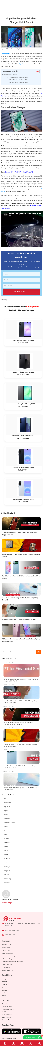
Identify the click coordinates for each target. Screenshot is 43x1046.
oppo (6, 300)
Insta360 (7, 859)
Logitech (7, 871)
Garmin (6, 847)
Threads (4, 981)
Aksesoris (7, 803)
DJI (5, 831)
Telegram (5, 990)
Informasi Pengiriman (9, 959)
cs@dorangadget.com (12, 930)
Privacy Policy (6, 967)
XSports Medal (7, 1020)
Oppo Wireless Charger (11, 74)
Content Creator (9, 823)
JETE (6, 863)
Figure (6, 839)
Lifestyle (7, 867)
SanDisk (7, 883)
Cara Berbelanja (7, 953)
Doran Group (6, 1004)
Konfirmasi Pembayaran (10, 956)
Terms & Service (7, 970)
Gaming (7, 843)
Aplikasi (7, 807)
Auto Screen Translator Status (19, 77)
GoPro (6, 851)
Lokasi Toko (6, 950)
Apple (6, 811)
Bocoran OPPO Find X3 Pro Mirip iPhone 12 (19, 172)
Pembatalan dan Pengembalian (12, 961)
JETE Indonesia (7, 1014)
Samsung (7, 879)
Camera (7, 819)
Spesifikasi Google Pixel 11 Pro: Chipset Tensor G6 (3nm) (19, 619)
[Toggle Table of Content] (36, 71)
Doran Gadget (5, 53)
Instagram (5, 979)
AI (5, 799)
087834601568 (10, 934)
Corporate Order (7, 964)
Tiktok (4, 996)
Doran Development (8, 1009)
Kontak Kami (6, 947)
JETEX (4, 1012)
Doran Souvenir (7, 1006)
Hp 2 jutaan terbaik (26, 64)
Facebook (5, 984)
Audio (6, 815)
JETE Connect (6, 1017)
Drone (6, 835)
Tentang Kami (6, 944)
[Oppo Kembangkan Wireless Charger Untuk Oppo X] (21, 36)
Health (6, 855)
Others (6, 875)
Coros (6, 827)
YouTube (5, 993)
